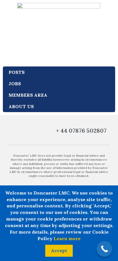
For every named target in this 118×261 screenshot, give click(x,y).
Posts (17, 72)
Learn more (67, 238)
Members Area (28, 95)
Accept (59, 250)
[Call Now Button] (104, 249)
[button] (13, 131)
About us (21, 106)
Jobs (15, 83)
